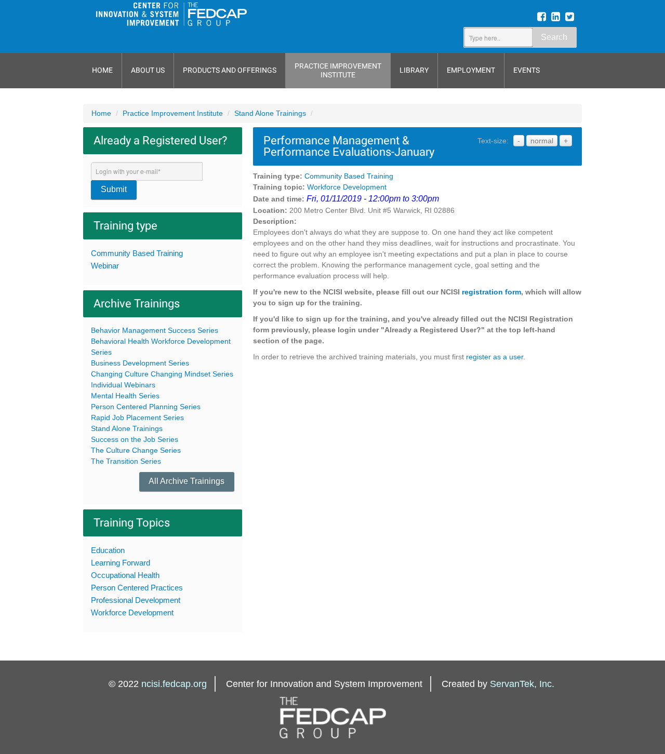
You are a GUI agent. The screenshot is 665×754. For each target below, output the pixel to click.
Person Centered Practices (137, 587)
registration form (491, 292)
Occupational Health (125, 575)
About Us (148, 70)
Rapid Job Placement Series (137, 417)
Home (102, 70)
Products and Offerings (229, 70)
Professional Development (135, 600)
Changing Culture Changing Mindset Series (162, 374)
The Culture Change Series (136, 450)
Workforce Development (132, 612)
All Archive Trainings (186, 481)
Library (414, 70)
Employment (471, 70)
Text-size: (493, 141)
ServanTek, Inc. (522, 684)
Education (108, 550)
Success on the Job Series (134, 439)
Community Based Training (137, 253)
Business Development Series (140, 363)
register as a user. (495, 357)
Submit (114, 189)
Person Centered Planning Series (146, 406)
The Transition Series (126, 461)
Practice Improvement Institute (338, 70)
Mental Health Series (125, 396)
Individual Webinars (123, 385)
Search (554, 37)
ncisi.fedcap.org (174, 684)
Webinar (105, 265)
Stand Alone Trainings (270, 113)
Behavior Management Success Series (154, 330)
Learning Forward (120, 562)
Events (526, 70)
